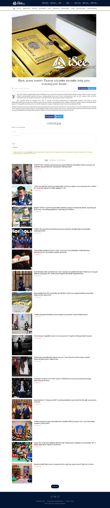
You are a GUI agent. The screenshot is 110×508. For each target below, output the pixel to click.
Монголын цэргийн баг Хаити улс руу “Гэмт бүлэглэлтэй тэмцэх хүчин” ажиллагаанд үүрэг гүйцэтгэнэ (62, 358)
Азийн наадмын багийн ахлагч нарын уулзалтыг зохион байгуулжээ (61, 314)
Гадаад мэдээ (65, 8)
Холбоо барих (70, 501)
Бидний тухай (40, 501)
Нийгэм (34, 8)
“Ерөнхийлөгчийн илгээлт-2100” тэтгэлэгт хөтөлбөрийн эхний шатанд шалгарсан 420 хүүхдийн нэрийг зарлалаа (62, 251)
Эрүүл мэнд (42, 8)
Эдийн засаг (26, 8)
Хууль (73, 8)
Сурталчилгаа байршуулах (55, 501)
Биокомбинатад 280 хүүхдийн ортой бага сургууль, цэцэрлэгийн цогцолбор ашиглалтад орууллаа (63, 294)
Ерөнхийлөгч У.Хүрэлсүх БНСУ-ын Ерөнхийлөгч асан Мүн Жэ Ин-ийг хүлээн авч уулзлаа (65, 401)
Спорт (49, 8)
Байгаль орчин (80, 8)
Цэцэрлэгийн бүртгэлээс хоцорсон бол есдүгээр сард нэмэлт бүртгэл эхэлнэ (64, 464)
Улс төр (19, 8)
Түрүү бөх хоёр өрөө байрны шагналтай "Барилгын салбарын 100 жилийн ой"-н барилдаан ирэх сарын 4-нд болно (65, 444)
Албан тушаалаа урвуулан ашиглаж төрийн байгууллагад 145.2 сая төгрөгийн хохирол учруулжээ (64, 422)
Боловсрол (56, 8)
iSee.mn (16, 88)
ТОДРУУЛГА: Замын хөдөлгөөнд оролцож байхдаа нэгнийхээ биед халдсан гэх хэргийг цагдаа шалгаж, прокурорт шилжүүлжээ (64, 166)
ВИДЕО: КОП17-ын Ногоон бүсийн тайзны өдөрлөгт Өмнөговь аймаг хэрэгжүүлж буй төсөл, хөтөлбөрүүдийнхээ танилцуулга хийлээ (65, 208)
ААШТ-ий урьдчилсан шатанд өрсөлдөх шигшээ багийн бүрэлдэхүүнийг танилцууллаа (62, 230)
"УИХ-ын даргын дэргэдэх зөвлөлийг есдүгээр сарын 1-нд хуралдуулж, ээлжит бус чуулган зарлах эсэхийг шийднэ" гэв (65, 187)
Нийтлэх (15, 147)
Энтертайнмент (92, 8)
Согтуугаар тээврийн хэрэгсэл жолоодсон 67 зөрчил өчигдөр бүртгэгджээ (63, 336)
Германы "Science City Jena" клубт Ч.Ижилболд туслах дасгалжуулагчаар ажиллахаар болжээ (62, 379)
